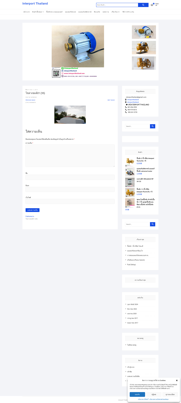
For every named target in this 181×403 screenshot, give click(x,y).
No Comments (31, 102)
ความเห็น (29, 143)
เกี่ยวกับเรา (115, 12)
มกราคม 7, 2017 (32, 89)
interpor (33, 97)
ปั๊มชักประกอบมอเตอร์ (54, 12)
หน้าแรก (26, 12)
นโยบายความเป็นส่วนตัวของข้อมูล (158, 399)
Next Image (111, 100)
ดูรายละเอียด (170, 394)
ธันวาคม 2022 (132, 309)
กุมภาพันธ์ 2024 (132, 304)
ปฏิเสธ (154, 394)
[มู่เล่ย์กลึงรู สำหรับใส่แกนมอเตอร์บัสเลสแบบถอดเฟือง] (77, 27)
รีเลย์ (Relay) (131, 265)
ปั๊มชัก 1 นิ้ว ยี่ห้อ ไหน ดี (135, 246)
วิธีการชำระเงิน (128, 12)
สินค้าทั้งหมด (37, 12)
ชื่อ (27, 173)
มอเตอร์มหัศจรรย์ (84, 12)
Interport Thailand (35, 3)
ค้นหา (143, 5)
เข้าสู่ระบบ (130, 367)
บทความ (106, 12)
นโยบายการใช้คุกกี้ (143, 399)
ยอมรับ (137, 394)
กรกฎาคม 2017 (132, 318)
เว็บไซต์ (28, 197)
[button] (177, 380)
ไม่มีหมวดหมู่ (131, 345)
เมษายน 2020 (131, 314)
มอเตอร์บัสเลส (70, 12)
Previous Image (30, 100)
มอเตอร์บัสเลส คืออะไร (135, 251)
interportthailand (132, 100)
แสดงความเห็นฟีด (133, 376)
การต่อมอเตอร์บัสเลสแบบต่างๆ (137, 255)
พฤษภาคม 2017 (132, 323)
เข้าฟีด (129, 372)
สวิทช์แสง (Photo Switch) (136, 260)
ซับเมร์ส (97, 12)
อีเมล (27, 186)
